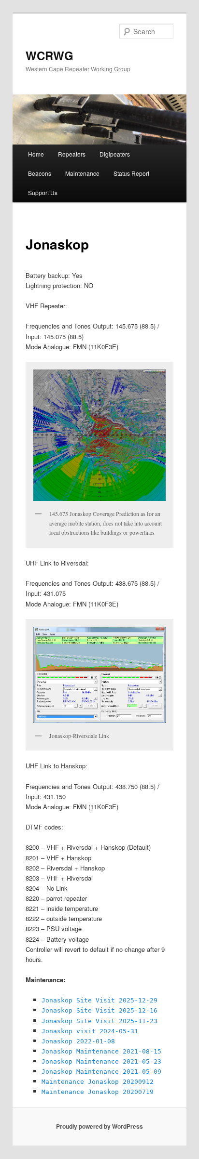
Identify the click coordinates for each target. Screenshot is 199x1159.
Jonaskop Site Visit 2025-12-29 (99, 1000)
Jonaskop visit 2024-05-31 (90, 1031)
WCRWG (49, 55)
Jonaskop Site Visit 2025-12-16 (99, 1010)
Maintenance (82, 173)
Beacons (39, 173)
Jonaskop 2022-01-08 (78, 1041)
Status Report (131, 173)
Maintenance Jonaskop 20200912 (98, 1081)
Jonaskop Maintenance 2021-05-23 (101, 1061)
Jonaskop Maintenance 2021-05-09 (101, 1071)
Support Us (42, 192)
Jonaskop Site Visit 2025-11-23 (99, 1021)
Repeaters (71, 154)
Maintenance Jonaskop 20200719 (98, 1091)
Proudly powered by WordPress (99, 1126)
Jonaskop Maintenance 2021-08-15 (101, 1051)
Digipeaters (115, 154)
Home (36, 154)
